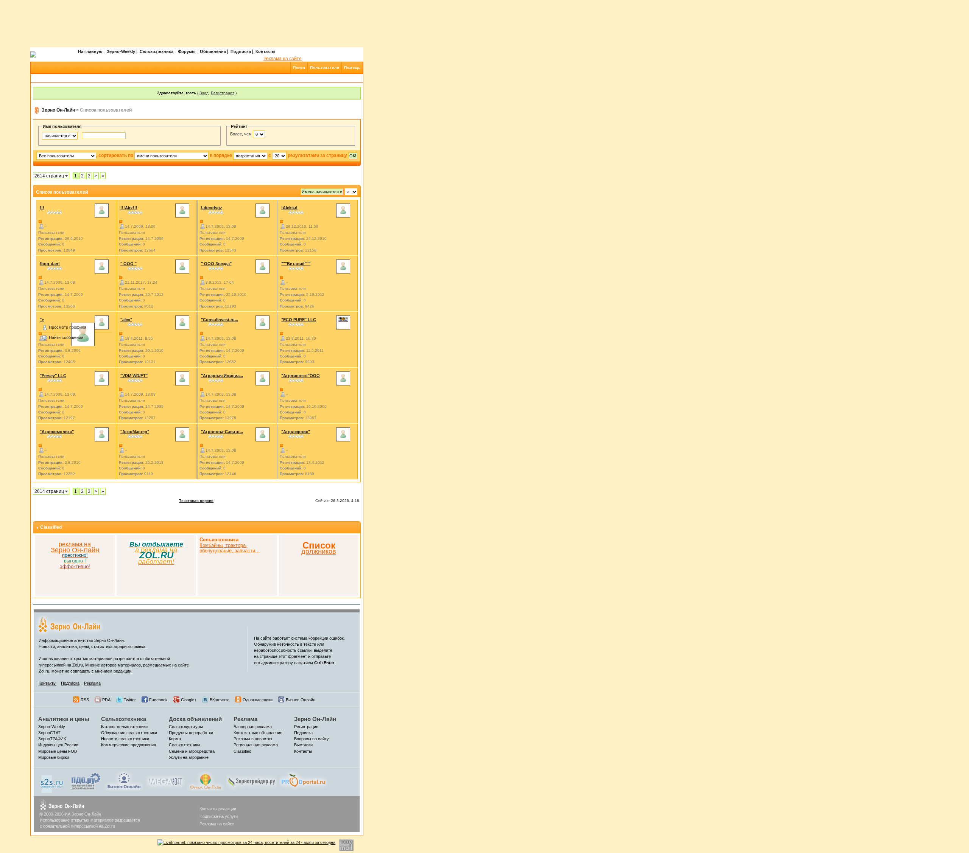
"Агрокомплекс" (57, 431)
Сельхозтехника (156, 51)
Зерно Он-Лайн (58, 110)
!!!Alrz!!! (128, 207)
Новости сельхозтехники (125, 738)
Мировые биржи (53, 757)
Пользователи (324, 67)
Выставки (303, 745)
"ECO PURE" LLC (298, 319)
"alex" (126, 319)
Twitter (130, 700)
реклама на (75, 544)
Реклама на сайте (282, 58)
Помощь (352, 67)
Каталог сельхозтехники (124, 726)
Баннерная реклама (253, 726)
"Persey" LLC (53, 375)
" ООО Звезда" (216, 263)
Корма (175, 738)
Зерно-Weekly (121, 51)
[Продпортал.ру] (303, 780)
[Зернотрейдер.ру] (251, 780)
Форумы (186, 51)
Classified (51, 527)
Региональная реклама (256, 745)
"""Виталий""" (295, 263)
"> (42, 319)
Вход (204, 93)
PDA (106, 700)
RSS (85, 700)
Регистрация (222, 93)
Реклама (92, 683)
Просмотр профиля (67, 327)
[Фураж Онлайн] (205, 780)
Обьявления (213, 51)
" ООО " (128, 263)
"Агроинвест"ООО (300, 375)
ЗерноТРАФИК (52, 738)
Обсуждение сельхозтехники (129, 732)
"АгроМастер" (134, 431)
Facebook (158, 700)
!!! (42, 207)
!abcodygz (211, 207)
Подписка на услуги (218, 816)
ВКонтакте (219, 700)
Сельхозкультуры (186, 726)
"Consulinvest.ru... (219, 319)
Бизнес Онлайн (300, 700)
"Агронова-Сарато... (222, 431)
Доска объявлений (195, 719)
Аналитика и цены (63, 719)
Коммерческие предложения (128, 745)
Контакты (265, 51)
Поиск (299, 67)
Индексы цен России (58, 745)
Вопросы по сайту (311, 738)
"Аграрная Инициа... (222, 375)
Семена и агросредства (192, 751)
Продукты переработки (191, 732)
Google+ (188, 700)
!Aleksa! (289, 207)
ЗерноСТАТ (49, 732)
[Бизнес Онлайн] (123, 780)
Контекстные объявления (258, 732)
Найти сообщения (66, 337)
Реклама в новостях (253, 738)
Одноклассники (258, 700)
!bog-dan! (50, 263)
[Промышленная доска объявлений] (86, 781)
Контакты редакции (217, 808)
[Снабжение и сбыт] (52, 782)
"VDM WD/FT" (134, 375)
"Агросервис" (295, 431)
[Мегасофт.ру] (165, 780)
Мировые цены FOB (57, 751)
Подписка (241, 51)
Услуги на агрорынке (189, 757)
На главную (90, 51)
